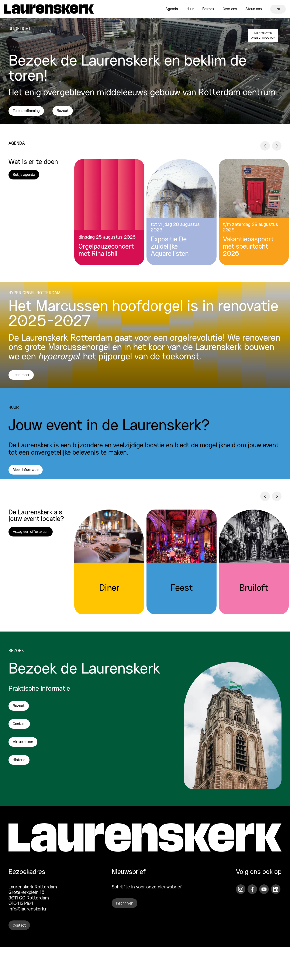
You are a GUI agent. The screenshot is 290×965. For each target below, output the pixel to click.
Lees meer (21, 375)
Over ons (230, 9)
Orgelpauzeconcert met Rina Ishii (106, 250)
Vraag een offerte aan (30, 532)
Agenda (171, 9)
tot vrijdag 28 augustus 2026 (175, 227)
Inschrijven (124, 903)
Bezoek (208, 9)
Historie (19, 760)
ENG (278, 9)
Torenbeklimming (26, 111)
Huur (190, 9)
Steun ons (253, 9)
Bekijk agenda (24, 174)
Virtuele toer (23, 742)
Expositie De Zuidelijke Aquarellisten (170, 247)
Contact (19, 724)
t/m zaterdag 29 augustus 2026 (250, 227)
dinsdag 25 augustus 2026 (107, 237)
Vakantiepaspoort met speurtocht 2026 (248, 247)
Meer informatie (25, 470)
